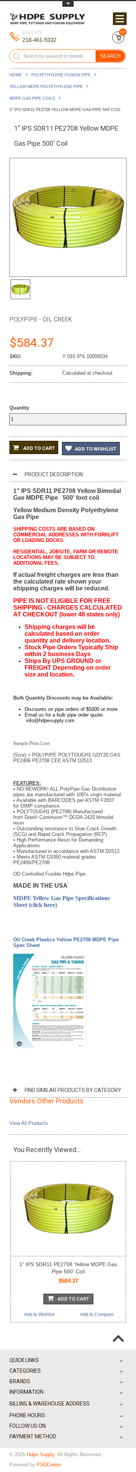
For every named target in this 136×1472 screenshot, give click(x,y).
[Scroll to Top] (118, 1332)
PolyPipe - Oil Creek (40, 319)
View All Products (28, 1123)
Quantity (19, 408)
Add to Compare (97, 1314)
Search (110, 56)
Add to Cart (38, 448)
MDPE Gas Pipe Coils (32, 98)
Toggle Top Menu (68, 4)
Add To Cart (73, 1299)
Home (15, 75)
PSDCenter (49, 1464)
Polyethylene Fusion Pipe (61, 75)
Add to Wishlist (95, 449)
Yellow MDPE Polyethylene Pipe (46, 86)
